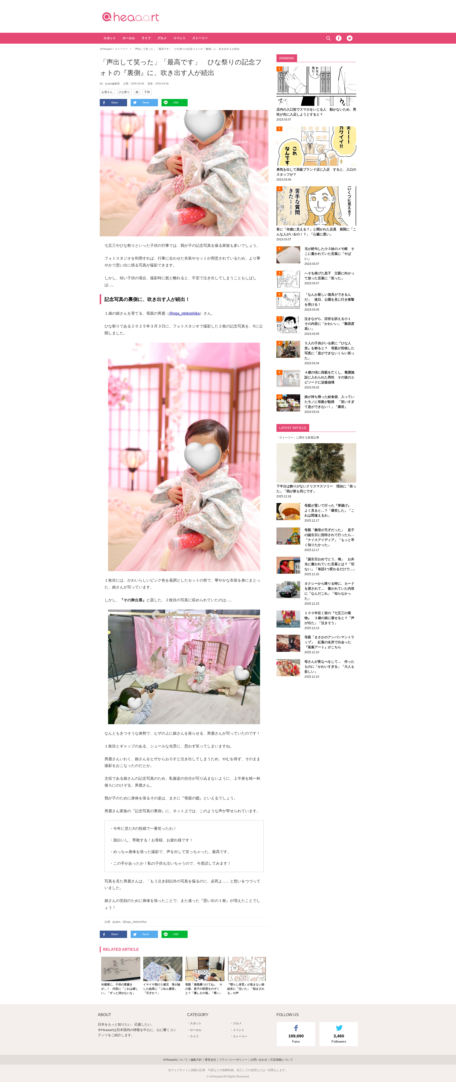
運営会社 (210, 1059)
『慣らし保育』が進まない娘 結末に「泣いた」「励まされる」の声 (247, 989)
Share (114, 102)
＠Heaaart (139, 16)
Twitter (349, 38)
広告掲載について (281, 1059)
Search (328, 38)
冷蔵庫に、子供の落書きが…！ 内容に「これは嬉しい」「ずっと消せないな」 (119, 989)
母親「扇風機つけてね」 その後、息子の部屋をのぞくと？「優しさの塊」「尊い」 (203, 989)
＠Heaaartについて (175, 1059)
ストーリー (200, 38)
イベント (179, 38)
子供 (147, 92)
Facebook (339, 38)
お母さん (107, 92)
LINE (176, 102)
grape (116, 921)
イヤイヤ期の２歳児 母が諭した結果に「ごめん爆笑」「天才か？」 (161, 989)
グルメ (162, 38)
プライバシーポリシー (233, 1059)
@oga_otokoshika (184, 313)
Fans (296, 1038)
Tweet (145, 102)
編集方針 (196, 1059)
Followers (339, 1038)
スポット (110, 38)
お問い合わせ (258, 1059)
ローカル (129, 38)
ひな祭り (124, 92)
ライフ (146, 38)
